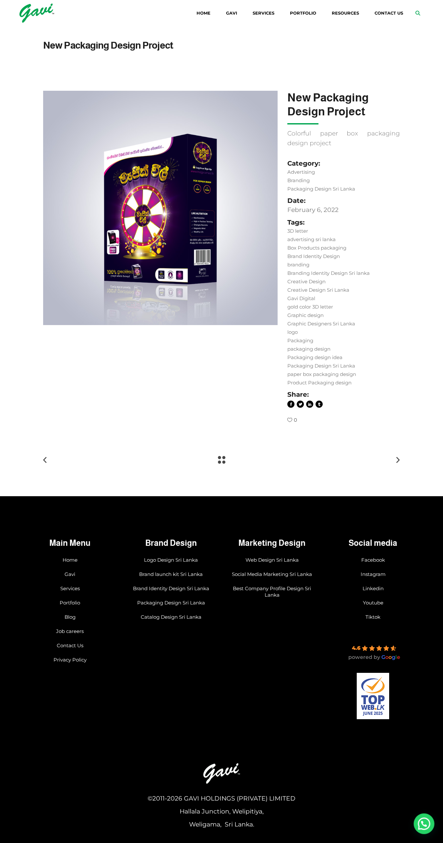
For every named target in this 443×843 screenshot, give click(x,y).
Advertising (301, 172)
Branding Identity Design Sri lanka (328, 273)
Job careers (70, 631)
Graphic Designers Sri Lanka (321, 324)
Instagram (373, 574)
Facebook (373, 560)
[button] (424, 824)
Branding (298, 180)
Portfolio (70, 603)
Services (70, 588)
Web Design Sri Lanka (272, 560)
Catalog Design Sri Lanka (171, 617)
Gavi (70, 574)
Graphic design (305, 315)
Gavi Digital (301, 298)
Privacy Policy (70, 660)
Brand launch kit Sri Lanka (171, 574)
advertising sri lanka (311, 239)
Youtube (373, 603)
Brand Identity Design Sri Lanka (171, 588)
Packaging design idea (314, 357)
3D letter (297, 231)
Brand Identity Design (313, 256)
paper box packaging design (321, 374)
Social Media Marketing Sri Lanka (272, 574)
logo (292, 332)
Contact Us (70, 645)
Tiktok (372, 617)
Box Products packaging (316, 248)
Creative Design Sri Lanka (318, 290)
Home (70, 560)
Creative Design (306, 281)
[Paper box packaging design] (160, 208)
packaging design (308, 349)
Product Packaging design (319, 383)
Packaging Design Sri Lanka (321, 189)
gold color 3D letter (310, 307)
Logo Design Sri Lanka (171, 560)
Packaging (300, 340)
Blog (70, 617)
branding (298, 265)
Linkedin (373, 588)
